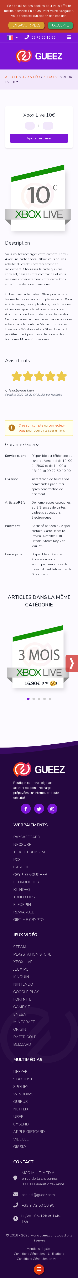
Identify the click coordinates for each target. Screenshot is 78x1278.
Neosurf (22, 844)
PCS (17, 859)
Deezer (20, 1071)
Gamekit (21, 1006)
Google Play (26, 991)
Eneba (19, 1014)
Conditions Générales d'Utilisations (39, 1253)
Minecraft (24, 1021)
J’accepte (60, 25)
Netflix (20, 1109)
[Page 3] (39, 699)
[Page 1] (28, 699)
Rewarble (23, 912)
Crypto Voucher (30, 874)
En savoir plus (26, 25)
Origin (19, 1029)
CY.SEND (21, 1124)
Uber (18, 1116)
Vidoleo (21, 1139)
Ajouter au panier (39, 138)
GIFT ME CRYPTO (28, 919)
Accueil (12, 77)
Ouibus (20, 1101)
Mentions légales (39, 1248)
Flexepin (22, 904)
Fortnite (22, 999)
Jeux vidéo (31, 77)
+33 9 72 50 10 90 (38, 1205)
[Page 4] (44, 699)
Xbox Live (51, 77)
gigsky (19, 1146)
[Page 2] (33, 699)
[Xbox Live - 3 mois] (39, 660)
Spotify (20, 1086)
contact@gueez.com (38, 1194)
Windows (23, 1094)
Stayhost (23, 1079)
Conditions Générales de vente (39, 1259)
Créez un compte (31, 425)
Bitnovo (21, 889)
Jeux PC (20, 969)
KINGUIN (21, 976)
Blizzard (22, 1044)
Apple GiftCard (29, 1131)
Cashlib (21, 867)
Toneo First (25, 897)
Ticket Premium (29, 852)
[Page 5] (50, 699)
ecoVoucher (26, 882)
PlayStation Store (32, 954)
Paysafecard (26, 837)
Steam (19, 946)
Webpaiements (30, 825)
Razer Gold (25, 1036)
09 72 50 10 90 (43, 37)
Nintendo (23, 984)
